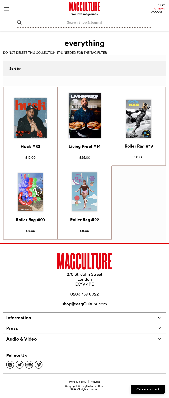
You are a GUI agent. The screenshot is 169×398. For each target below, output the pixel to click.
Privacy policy (77, 381)
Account (158, 11)
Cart (161, 5)
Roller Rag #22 (84, 219)
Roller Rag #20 (30, 219)
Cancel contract (147, 389)
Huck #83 (30, 146)
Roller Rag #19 (139, 146)
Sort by (15, 68)
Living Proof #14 (85, 146)
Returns (95, 381)
